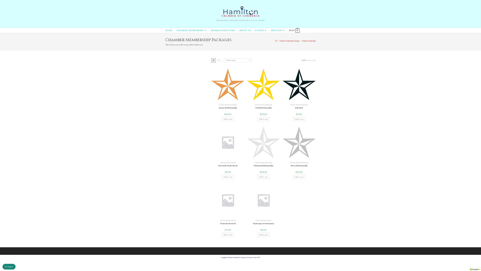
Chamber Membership (309, 41)
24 (310, 60)
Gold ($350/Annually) (263, 108)
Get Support (9, 266)
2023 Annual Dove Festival (228, 163)
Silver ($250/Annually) (299, 165)
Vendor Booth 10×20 (228, 223)
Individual (299, 108)
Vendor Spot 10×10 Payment (263, 223)
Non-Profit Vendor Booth (227, 165)
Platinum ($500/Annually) (263, 165)
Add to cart (227, 119)
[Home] (276, 41)
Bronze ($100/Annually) (228, 108)
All (314, 60)
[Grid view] (213, 60)
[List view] (219, 60)
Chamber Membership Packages (228, 105)
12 (307, 60)
